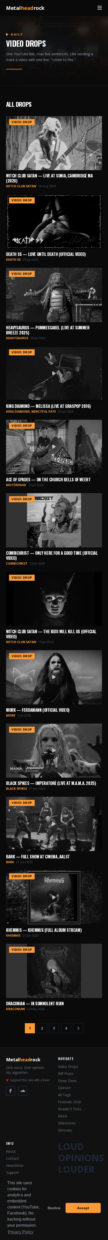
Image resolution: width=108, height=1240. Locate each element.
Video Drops (68, 1066)
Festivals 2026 (69, 1101)
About (11, 1151)
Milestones (67, 1123)
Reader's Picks (69, 1108)
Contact (12, 1158)
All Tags (64, 1094)
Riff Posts (66, 1073)
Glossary (65, 1130)
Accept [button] (83, 1208)
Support (12, 1172)
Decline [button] (54, 1208)
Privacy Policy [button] (20, 1232)
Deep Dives (67, 1080)
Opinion (64, 1087)
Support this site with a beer (30, 1080)
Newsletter (15, 1165)
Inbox (62, 1116)
